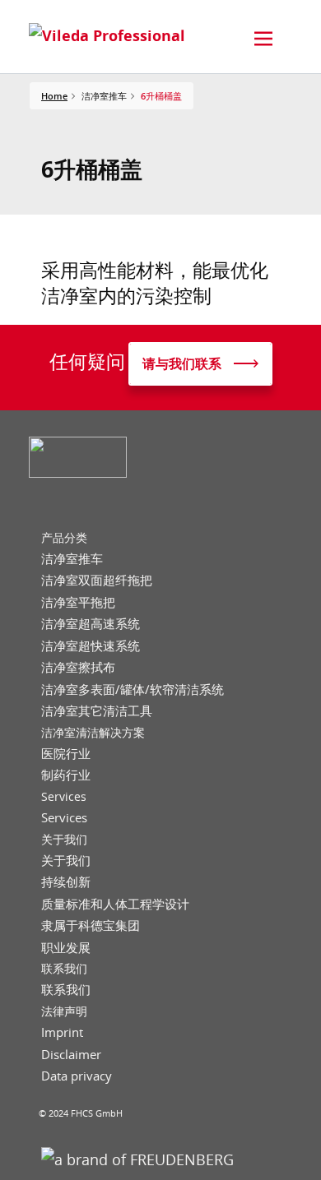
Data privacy (76, 1076)
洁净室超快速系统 (90, 646)
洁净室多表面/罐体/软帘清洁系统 (132, 689)
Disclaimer (71, 1054)
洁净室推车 (72, 559)
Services (63, 796)
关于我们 (64, 839)
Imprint (62, 1032)
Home (54, 96)
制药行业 (66, 775)
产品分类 (64, 537)
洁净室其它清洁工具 (96, 711)
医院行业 (66, 753)
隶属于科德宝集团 (90, 925)
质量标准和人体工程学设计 (115, 904)
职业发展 (66, 948)
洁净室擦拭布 (78, 667)
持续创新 (66, 882)
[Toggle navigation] (263, 38)
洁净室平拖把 (78, 602)
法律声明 (64, 1011)
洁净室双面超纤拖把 (96, 580)
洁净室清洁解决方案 (93, 732)
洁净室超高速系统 (90, 624)
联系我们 (64, 968)
